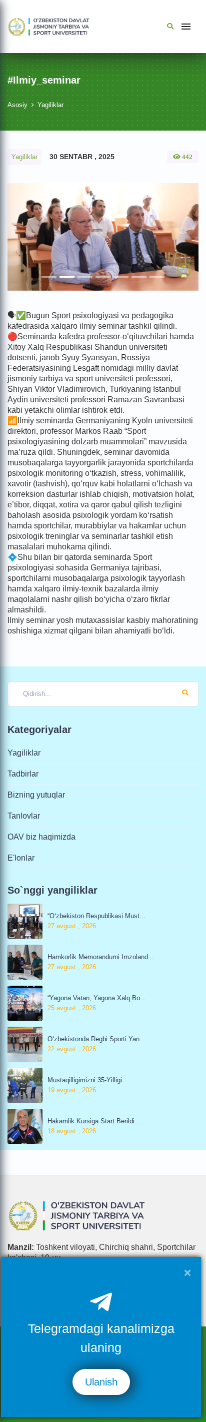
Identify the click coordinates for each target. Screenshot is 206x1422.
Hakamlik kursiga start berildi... (94, 1121)
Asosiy (18, 105)
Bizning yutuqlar (36, 795)
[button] (22, 237)
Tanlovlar (24, 816)
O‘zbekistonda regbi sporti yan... (97, 1039)
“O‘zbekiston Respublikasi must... (97, 916)
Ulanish (101, 1381)
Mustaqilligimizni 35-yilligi (85, 1080)
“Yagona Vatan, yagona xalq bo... (97, 998)
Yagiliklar (51, 105)
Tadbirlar (23, 774)
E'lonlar (21, 858)
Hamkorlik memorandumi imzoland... (101, 957)
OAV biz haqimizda (42, 837)
